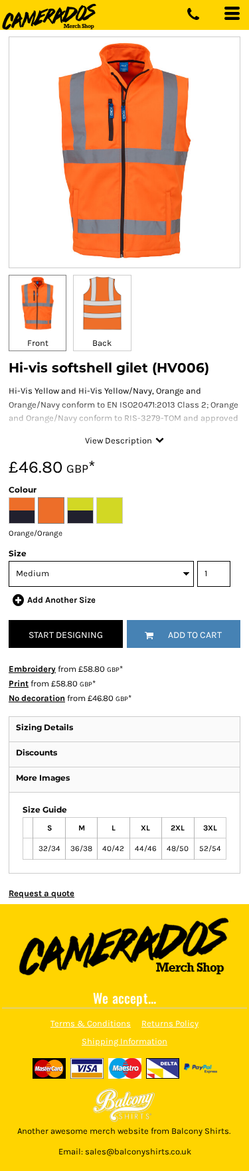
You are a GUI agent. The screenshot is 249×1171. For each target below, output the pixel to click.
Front (37, 343)
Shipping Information (124, 1041)
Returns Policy (170, 1023)
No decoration (37, 698)
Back (102, 343)
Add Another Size (61, 600)
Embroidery (32, 669)
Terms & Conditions (90, 1023)
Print (19, 683)
